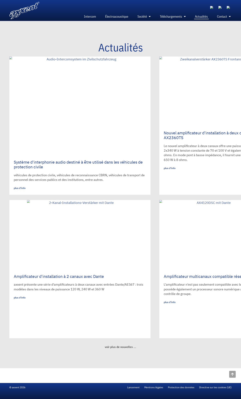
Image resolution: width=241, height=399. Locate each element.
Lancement (133, 387)
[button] (120, 347)
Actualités (201, 16)
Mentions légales (153, 387)
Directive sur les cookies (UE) (215, 387)
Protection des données (181, 387)
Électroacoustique (116, 16)
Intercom (90, 16)
